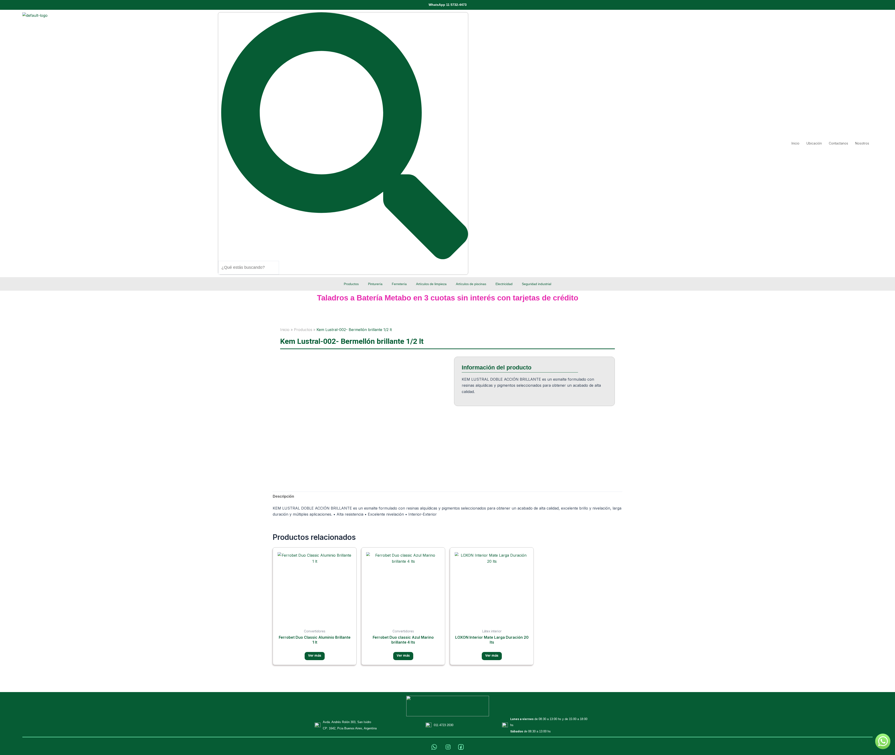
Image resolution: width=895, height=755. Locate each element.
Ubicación (814, 143)
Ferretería (399, 284)
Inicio (795, 143)
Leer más (315, 656)
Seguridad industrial (536, 284)
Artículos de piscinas (471, 284)
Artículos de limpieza (431, 284)
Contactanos (838, 143)
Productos (351, 284)
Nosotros (862, 143)
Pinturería (375, 284)
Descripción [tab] (283, 496)
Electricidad (504, 284)
